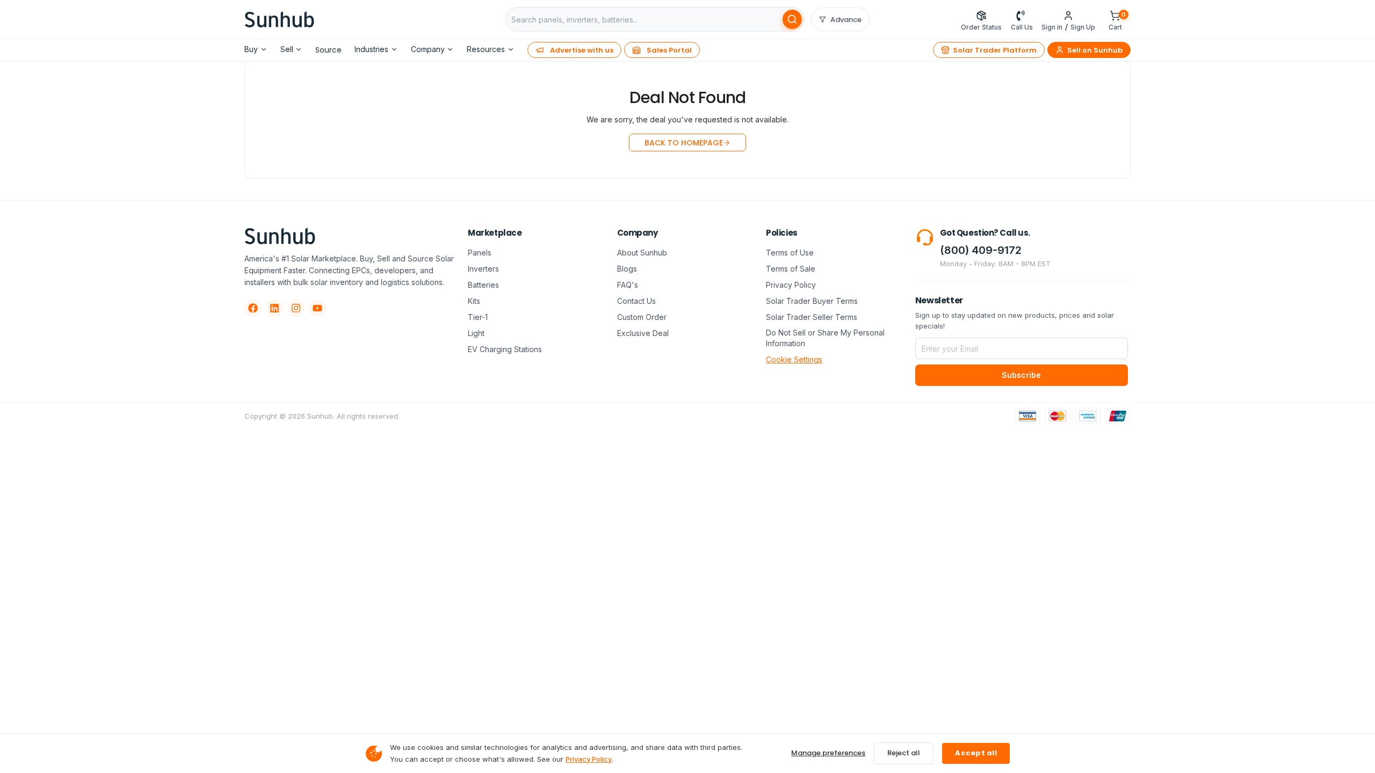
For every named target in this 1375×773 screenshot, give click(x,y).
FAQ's (627, 284)
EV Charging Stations (505, 349)
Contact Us (636, 300)
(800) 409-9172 (981, 250)
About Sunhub (642, 252)
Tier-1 (478, 317)
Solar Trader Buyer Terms (812, 300)
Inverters (483, 268)
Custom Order (642, 317)
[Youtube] (317, 308)
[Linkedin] (274, 308)
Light (476, 333)
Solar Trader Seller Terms (811, 317)
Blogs (627, 268)
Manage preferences (828, 753)
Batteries (483, 284)
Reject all (903, 753)
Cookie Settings (794, 359)
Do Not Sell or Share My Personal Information (825, 338)
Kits (474, 300)
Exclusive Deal (643, 333)
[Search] (792, 19)
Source (328, 50)
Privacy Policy (791, 284)
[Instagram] (296, 308)
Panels (479, 252)
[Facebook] (253, 308)
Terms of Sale (790, 268)
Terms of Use (790, 252)
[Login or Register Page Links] (1068, 15)
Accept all (976, 753)
